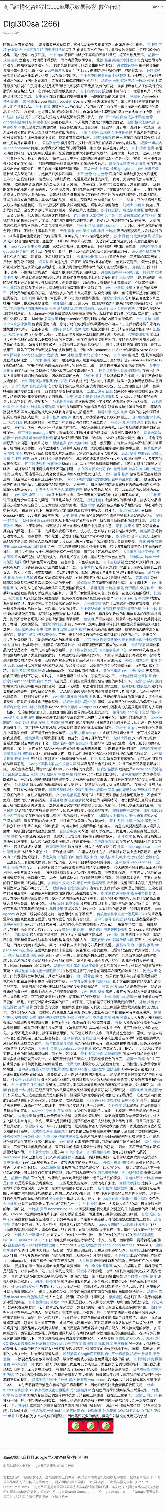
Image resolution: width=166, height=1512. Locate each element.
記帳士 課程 (135, 1059)
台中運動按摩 (91, 1410)
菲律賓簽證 (74, 489)
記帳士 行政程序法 (130, 857)
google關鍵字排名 (17, 122)
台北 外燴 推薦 (147, 319)
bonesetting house (63, 1209)
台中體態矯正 (25, 494)
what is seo (124, 598)
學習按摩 (32, 1126)
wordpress (87, 707)
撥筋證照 (118, 422)
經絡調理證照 (104, 396)
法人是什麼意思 (144, 251)
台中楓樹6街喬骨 (35, 707)
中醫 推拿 (73, 774)
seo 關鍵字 (12, 355)
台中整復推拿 (142, 417)
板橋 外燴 (22, 758)
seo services (21, 546)
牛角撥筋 (38, 1084)
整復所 (89, 619)
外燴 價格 (68, 1379)
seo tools (18, 246)
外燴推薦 (85, 1048)
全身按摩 (147, 588)
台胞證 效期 (122, 919)
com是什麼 (113, 215)
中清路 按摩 (108, 168)
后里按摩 (46, 262)
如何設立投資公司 (92, 469)
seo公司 (38, 1110)
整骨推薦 (119, 712)
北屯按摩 (154, 494)
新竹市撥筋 (112, 670)
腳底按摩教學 (150, 748)
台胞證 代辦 (145, 80)
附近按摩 (150, 971)
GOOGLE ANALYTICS (20, 1240)
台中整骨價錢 (121, 132)
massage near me (142, 846)
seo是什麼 (110, 1198)
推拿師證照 (102, 479)
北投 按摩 (120, 412)
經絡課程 (64, 1157)
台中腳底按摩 (104, 841)
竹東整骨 (54, 463)
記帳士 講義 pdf (108, 789)
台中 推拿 (74, 396)
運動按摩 (137, 1090)
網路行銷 (127, 80)
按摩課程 (123, 536)
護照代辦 (98, 940)
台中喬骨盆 (85, 976)
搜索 (82, 629)
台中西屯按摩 (13, 815)
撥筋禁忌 (144, 686)
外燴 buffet (56, 1410)
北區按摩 (145, 676)
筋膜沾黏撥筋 (107, 769)
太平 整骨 (84, 174)
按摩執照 (129, 686)
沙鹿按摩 (153, 712)
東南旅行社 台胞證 (139, 1178)
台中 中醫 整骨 (133, 670)
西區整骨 (39, 546)
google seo (127, 168)
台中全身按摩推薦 (17, 324)
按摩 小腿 (77, 733)
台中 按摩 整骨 (142, 148)
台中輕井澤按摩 (81, 857)
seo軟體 (29, 681)
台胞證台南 (91, 1038)
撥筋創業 (60, 443)
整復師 (66, 417)
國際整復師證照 (61, 789)
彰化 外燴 (146, 541)
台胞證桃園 (23, 438)
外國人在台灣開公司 (118, 1162)
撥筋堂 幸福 (56, 774)
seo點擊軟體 (43, 438)
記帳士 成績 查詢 (149, 681)
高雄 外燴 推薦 (26, 722)
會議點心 (153, 857)
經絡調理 (147, 531)
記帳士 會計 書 (46, 355)
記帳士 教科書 (141, 1354)
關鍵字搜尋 (26, 634)
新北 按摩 (90, 355)
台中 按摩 (122, 862)
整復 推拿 (138, 163)
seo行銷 (28, 355)
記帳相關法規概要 (141, 122)
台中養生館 (115, 934)
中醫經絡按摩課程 (41, 407)
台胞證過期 (126, 308)
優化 (132, 815)
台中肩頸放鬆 (113, 562)
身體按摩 (153, 70)
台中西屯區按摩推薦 (96, 75)
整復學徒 (34, 670)
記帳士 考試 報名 (67, 965)
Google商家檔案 (79, 479)
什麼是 (13, 49)
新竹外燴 (84, 883)
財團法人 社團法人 (49, 489)
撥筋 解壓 (18, 1395)
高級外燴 (91, 168)
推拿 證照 (109, 986)
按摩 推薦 (82, 329)
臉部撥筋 (60, 303)
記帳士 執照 (72, 702)
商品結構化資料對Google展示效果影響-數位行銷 (61, 6)
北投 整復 (103, 60)
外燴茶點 (119, 75)
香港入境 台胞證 (55, 857)
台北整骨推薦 (87, 256)
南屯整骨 (25, 432)
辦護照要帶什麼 (129, 608)
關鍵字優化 (41, 122)
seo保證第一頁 (134, 272)
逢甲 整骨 (25, 1007)
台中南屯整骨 (13, 924)
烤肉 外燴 (152, 557)
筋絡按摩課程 (25, 629)
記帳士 (131, 996)
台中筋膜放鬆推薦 (119, 940)
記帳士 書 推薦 (22, 101)
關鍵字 (135, 96)
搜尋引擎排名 (141, 893)
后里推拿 (23, 955)
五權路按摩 (92, 603)
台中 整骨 (42, 106)
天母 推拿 (67, 231)
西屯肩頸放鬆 (55, 49)
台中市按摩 (20, 386)
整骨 (149, 117)
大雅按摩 (25, 1116)
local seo (44, 494)
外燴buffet (58, 1302)
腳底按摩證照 (119, 163)
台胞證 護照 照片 (146, 821)
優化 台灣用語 (128, 588)
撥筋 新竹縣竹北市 (63, 308)
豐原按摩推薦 (113, 298)
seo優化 (65, 101)
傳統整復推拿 (68, 1136)
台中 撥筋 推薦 (142, 945)
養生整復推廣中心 (112, 650)
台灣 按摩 (141, 598)
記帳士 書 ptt (126, 727)
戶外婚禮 (131, 1276)
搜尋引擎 (105, 412)
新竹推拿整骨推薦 (59, 1043)
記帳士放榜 (69, 629)
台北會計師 (31, 1079)
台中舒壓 (34, 246)
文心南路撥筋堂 (68, 795)
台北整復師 (20, 1405)
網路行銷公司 (63, 329)
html (19, 665)
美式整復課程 (42, 1131)
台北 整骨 (129, 453)
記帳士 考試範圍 (51, 722)
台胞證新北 (84, 743)
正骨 (83, 132)
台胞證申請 (68, 831)
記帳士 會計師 (146, 1395)
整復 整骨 (15, 453)
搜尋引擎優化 (109, 370)
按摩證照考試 (56, 846)
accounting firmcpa (118, 1245)
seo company (19, 148)
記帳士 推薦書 (134, 205)
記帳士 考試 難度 (90, 225)
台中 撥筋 (37, 1017)
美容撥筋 (121, 1343)
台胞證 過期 (20, 458)
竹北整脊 (22, 784)
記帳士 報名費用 (89, 929)
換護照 (53, 101)
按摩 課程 (121, 236)
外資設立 (139, 267)
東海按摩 (142, 577)
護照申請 (89, 702)
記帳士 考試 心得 (32, 774)
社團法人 (137, 557)
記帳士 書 (91, 375)
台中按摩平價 (148, 168)
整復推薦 (32, 738)
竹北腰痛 (110, 1410)
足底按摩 (73, 1410)
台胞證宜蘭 (131, 215)
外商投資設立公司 (25, 1286)
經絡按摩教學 (56, 1017)
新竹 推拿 (105, 1188)
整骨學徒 (85, 696)
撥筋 (56, 743)
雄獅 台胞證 (106, 231)
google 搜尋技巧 (16, 251)
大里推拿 (130, 551)
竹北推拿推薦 (140, 236)
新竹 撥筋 (148, 215)
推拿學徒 (56, 1198)
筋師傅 (156, 1307)
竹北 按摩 (105, 1343)
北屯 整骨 (100, 174)
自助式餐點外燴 (89, 1245)
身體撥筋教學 (127, 65)
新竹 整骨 (152, 1141)
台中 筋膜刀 (140, 536)
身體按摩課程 (130, 1183)
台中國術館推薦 (65, 696)
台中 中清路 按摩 (119, 287)
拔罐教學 (84, 582)
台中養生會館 (122, 479)
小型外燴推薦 (29, 520)
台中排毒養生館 (31, 49)
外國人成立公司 (137, 660)
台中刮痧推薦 (78, 443)
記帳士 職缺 (20, 1178)
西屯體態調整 (35, 463)
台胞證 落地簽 (99, 132)
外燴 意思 (74, 355)
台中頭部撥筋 (132, 1172)
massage (40, 432)
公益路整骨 (51, 143)
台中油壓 (27, 717)
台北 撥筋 (149, 1214)
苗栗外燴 (56, 800)
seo (121, 986)
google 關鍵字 (110, 1224)
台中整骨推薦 (117, 469)
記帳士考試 (24, 577)
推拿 (150, 272)
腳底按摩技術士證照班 (52, 1390)
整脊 (6, 101)
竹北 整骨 (80, 215)
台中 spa (56, 55)
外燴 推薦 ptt (115, 996)
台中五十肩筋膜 (111, 117)
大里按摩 (96, 215)
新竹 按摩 (123, 526)
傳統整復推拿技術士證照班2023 (138, 810)
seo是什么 (105, 308)
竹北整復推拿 (80, 1390)
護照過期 (38, 955)
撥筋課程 (94, 500)
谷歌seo (144, 453)
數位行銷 (69, 929)
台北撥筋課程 (13, 287)
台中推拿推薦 (90, 91)
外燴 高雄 (56, 903)
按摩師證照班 (111, 210)
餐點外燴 (129, 789)
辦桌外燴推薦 (139, 469)
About (158, 7)
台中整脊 (66, 1141)
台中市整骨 (103, 919)
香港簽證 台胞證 (103, 588)
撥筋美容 (60, 888)
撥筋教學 (123, 945)
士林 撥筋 (26, 1090)
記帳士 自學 (110, 80)
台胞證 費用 (38, 1209)
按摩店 (135, 1250)
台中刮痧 (28, 298)
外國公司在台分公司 (18, 1136)
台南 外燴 (44, 681)
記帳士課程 (122, 738)
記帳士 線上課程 (135, 1198)
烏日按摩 (126, 277)
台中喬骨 (87, 567)
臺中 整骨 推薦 (117, 474)
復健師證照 (87, 308)
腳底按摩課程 (134, 117)
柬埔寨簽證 (135, 422)
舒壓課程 (144, 789)
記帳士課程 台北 (100, 391)
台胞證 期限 (12, 562)
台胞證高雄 (38, 386)
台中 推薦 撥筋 (99, 981)
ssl (31, 1390)
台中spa (41, 96)
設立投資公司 (65, 764)
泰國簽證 (61, 1131)
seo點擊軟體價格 (42, 1245)
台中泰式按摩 (86, 231)
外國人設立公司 (79, 1017)
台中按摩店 (56, 70)
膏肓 (14, 1276)
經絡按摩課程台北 (126, 60)
